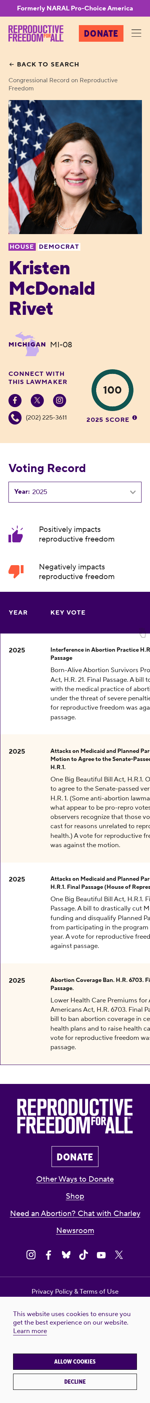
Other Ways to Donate (75, 1179)
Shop (75, 1196)
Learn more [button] (30, 1331)
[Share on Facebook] (48, 1255)
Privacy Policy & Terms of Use (75, 1291)
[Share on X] (119, 1255)
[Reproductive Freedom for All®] (35, 33)
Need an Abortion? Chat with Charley (75, 1213)
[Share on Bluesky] (66, 1255)
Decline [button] (75, 1382)
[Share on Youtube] (101, 1255)
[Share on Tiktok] (83, 1255)
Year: (22, 492)
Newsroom (75, 1230)
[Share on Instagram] (31, 1255)
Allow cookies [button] (75, 1362)
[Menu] (137, 33)
